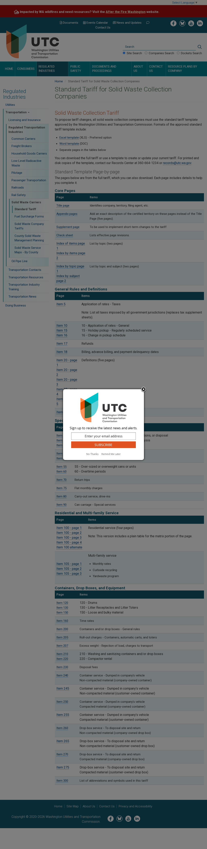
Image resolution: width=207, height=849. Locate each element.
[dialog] (103, 424)
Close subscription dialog (143, 390)
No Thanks (92, 454)
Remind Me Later (111, 454)
